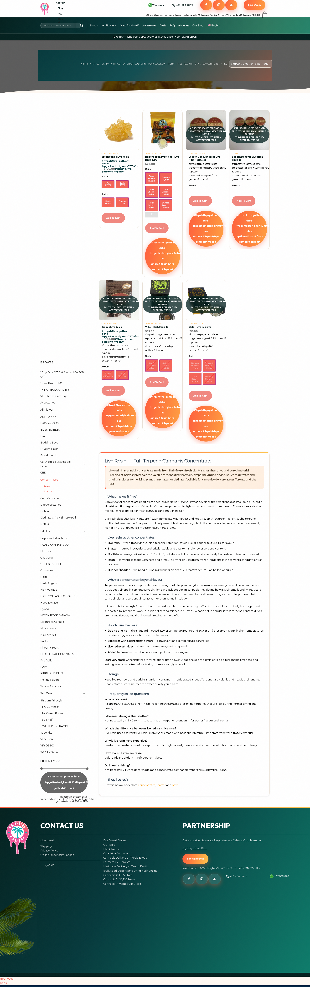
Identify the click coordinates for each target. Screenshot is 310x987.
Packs (44, 641)
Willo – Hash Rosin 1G (157, 326)
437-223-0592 (238, 875)
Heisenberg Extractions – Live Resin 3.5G (162, 158)
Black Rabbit (111, 849)
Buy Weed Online (114, 840)
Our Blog (197, 25)
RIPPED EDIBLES (51, 673)
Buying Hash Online (144, 870)
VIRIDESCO (47, 745)
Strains (105, 194)
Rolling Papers (49, 679)
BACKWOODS (49, 423)
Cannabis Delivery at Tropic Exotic (125, 857)
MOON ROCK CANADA (55, 615)
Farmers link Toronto (116, 862)
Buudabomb (48, 455)
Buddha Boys (49, 442)
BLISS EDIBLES (50, 429)
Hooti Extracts (49, 602)
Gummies (46, 570)
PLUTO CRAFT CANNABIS (57, 654)
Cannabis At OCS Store (118, 875)
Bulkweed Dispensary (117, 870)
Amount (105, 176)
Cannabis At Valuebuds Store (122, 883)
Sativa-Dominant (51, 686)
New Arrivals (48, 634)
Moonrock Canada (52, 621)
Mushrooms (48, 628)
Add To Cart (113, 217)
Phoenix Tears (49, 647)
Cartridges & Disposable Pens (55, 464)
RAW (43, 666)
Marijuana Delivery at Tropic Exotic (125, 866)
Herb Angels (48, 583)
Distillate (46, 511)
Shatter (47, 491)
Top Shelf (46, 719)
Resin (46, 486)
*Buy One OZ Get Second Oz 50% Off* (62, 374)
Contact (60, 2)
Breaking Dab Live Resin (115, 156)
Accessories (149, 25)
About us (61, 20)
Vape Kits (46, 732)
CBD (43, 472)
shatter (161, 785)
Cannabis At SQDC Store (119, 879)
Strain (148, 169)
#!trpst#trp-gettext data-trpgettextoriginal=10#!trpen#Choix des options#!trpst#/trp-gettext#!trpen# (208, 228)
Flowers (45, 551)
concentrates (146, 785)
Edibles (45, 531)
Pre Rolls (46, 660)
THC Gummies (49, 706)
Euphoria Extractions (53, 538)
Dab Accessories (50, 504)
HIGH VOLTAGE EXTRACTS (58, 596)
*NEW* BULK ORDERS (55, 389)
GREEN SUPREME (52, 563)
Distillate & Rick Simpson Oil (58, 517)
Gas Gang (46, 557)
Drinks (44, 523)
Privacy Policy (49, 850)
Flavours (192, 185)
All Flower (108, 25)
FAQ (60, 13)
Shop (93, 25)
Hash (43, 576)
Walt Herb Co (49, 752)
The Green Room (51, 713)
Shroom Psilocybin (52, 700)
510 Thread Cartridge (54, 396)
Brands (44, 436)
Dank (3, 983)
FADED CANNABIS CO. (54, 544)
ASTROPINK (48, 416)
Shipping (46, 846)
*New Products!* (129, 25)
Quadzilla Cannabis (115, 853)
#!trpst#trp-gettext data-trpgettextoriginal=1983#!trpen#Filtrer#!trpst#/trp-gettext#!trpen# (66, 782)
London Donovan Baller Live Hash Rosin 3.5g (204, 158)
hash (175, 785)
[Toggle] (83, 410)
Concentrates (211, 64)
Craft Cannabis (49, 498)
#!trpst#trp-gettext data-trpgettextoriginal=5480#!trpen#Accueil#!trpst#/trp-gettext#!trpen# (140, 64)
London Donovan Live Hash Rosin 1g (247, 158)
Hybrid (44, 609)
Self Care (46, 693)
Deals (163, 25)
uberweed (47, 840)
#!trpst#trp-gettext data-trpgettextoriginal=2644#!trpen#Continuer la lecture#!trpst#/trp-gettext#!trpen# (165, 256)
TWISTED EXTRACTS (54, 726)
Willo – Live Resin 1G (200, 326)
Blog (60, 8)
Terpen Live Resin (112, 326)
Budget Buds (49, 449)
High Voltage (48, 589)
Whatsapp (158, 4)
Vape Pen (46, 739)
